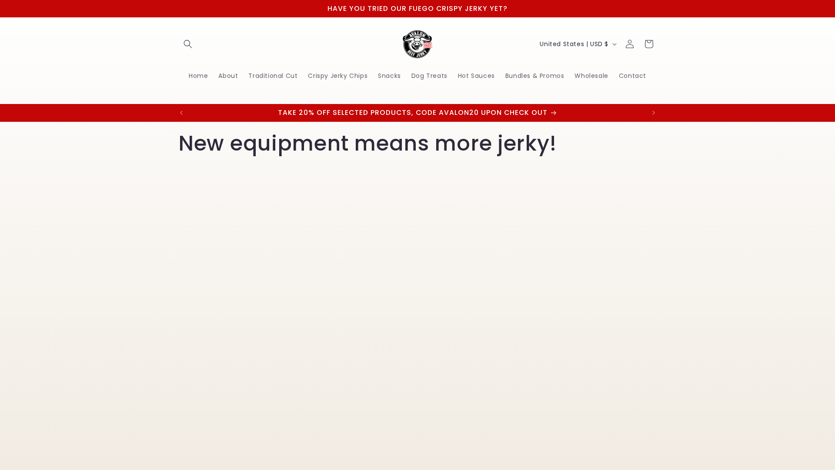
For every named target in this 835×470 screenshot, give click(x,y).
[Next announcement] (653, 112)
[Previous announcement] (181, 112)
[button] (187, 44)
